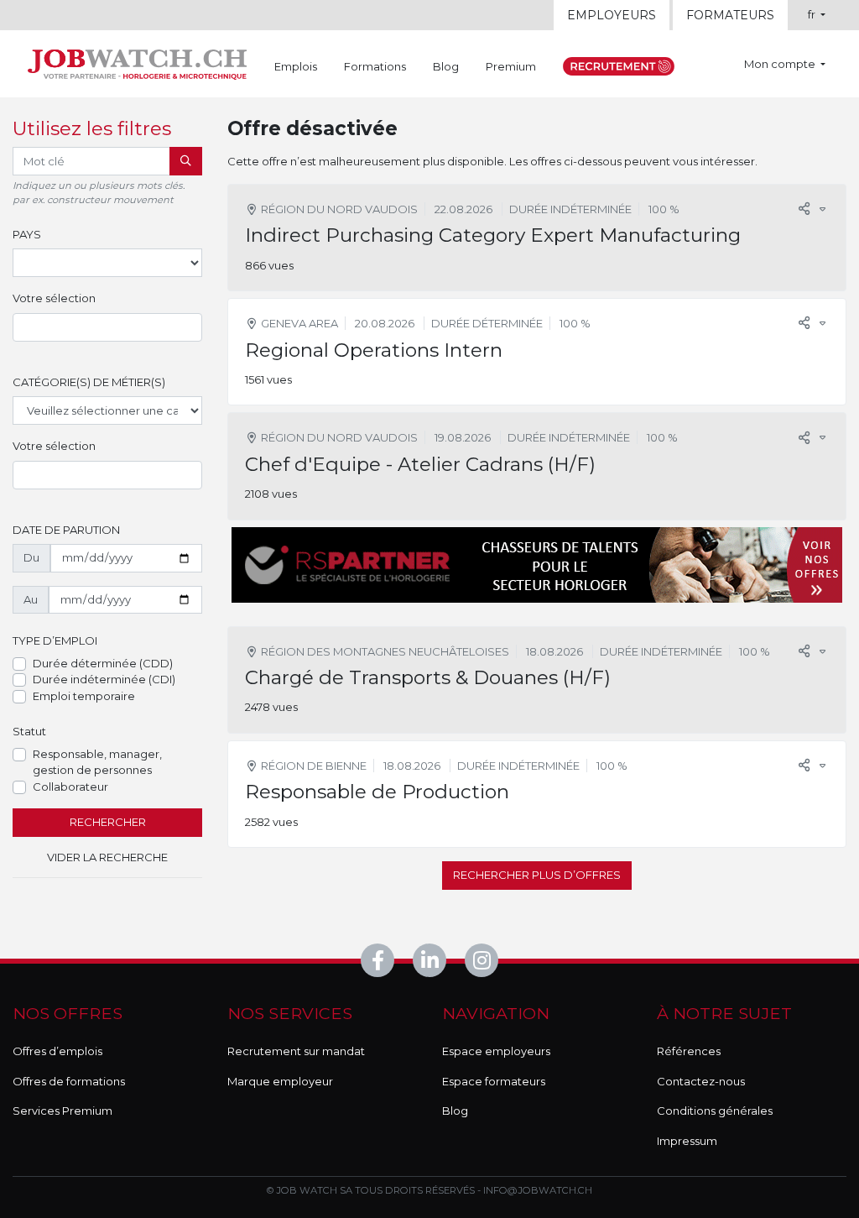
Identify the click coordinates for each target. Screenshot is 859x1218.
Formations (375, 66)
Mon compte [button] (781, 64)
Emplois (295, 66)
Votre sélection (54, 298)
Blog (446, 66)
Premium (511, 66)
